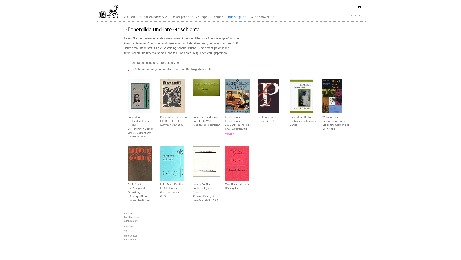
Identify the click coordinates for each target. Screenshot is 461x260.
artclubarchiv (131, 221)
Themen (217, 17)
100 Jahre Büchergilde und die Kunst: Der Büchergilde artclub (167, 69)
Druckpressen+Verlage (189, 17)
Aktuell (129, 17)
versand (128, 226)
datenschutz (130, 235)
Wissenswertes (262, 17)
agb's (127, 230)
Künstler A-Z (153, 17)
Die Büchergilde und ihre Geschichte (151, 62)
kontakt (128, 213)
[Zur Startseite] (108, 18)
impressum (130, 239)
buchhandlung (131, 217)
